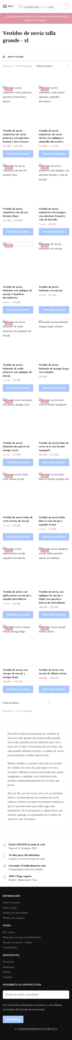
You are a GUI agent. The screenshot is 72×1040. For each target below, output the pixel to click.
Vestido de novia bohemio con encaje (51, 288)
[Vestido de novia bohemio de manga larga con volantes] (54, 340)
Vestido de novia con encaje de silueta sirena (53, 671)
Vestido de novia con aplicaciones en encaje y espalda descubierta (17, 595)
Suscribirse (13, 1019)
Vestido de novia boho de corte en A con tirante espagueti (54, 446)
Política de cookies (13, 917)
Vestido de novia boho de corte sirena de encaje (18, 519)
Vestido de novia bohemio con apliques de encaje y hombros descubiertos (17, 292)
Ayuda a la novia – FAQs (17, 942)
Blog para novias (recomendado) (22, 937)
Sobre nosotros (11, 902)
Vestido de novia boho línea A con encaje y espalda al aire (52, 521)
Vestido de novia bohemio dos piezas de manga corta (16, 446)
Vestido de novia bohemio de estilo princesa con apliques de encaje (17, 370)
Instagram (8, 966)
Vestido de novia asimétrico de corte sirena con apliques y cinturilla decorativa (51, 136)
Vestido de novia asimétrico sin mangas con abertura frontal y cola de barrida (52, 214)
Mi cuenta (8, 932)
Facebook (8, 961)
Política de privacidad (15, 912)
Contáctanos (10, 947)
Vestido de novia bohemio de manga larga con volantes (54, 368)
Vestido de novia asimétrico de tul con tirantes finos (15, 212)
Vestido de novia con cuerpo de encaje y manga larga (15, 673)
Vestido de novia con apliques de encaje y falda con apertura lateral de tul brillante (52, 597)
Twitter (7, 971)
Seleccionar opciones (18, 153)
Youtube (7, 977)
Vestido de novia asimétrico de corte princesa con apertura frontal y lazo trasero (16, 136)
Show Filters (16, 57)
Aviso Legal (10, 907)
